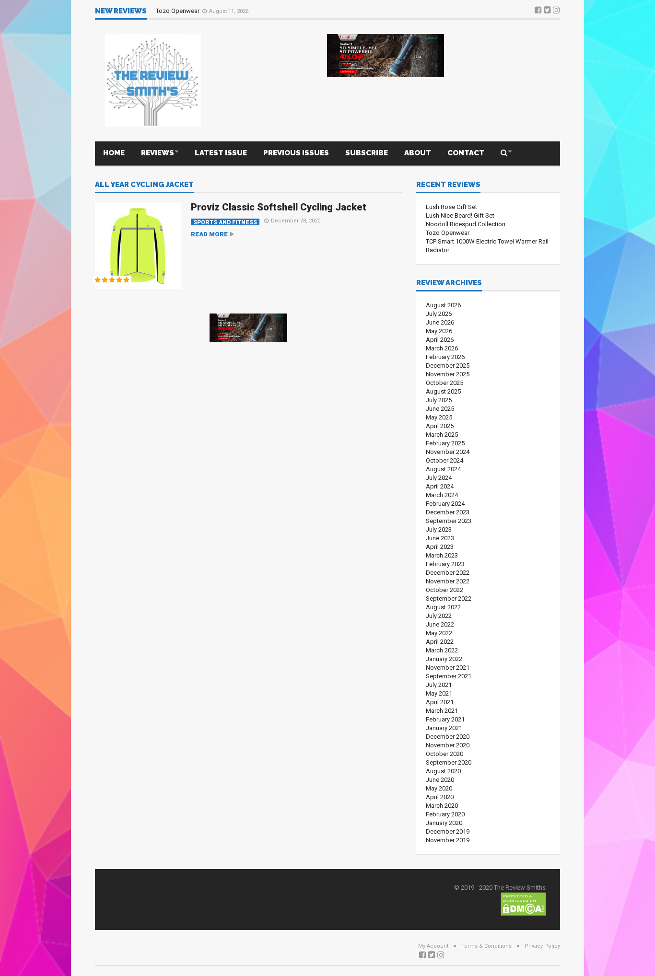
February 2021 (445, 719)
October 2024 (444, 460)
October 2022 (444, 589)
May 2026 (439, 331)
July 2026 (439, 313)
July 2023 (439, 529)
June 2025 (440, 408)
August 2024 (443, 469)
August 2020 (443, 771)
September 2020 (448, 762)
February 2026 (445, 356)
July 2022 (439, 615)
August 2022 (443, 607)
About (417, 153)
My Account (433, 946)
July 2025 (439, 400)
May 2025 (439, 417)
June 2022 (440, 624)
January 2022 (444, 658)
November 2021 (447, 667)
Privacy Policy (542, 946)
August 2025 (443, 391)
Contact (465, 153)
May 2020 (439, 788)
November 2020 (447, 745)
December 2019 (447, 831)
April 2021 (440, 702)
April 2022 (440, 641)
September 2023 (448, 520)
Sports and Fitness (225, 222)
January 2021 (444, 728)
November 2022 (447, 581)
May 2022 (439, 633)
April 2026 (440, 339)
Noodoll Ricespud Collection (465, 224)
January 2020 (444, 822)
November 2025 (447, 374)
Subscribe (366, 153)
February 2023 (445, 564)
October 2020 (444, 753)
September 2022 (448, 598)
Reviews (157, 153)
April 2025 (440, 426)
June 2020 (440, 779)
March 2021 (442, 710)
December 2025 (447, 365)
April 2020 (440, 797)
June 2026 (440, 322)
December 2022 (447, 572)
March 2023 (442, 555)
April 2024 (440, 486)
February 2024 (445, 503)
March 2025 (442, 434)
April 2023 (440, 546)
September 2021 (448, 676)
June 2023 (440, 538)
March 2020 (442, 805)
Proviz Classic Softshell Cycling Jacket (278, 207)
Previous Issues (296, 153)
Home (114, 153)
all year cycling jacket (144, 185)
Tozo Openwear (178, 10)
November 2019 (447, 840)
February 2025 (445, 443)
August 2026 (443, 305)
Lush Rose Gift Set (451, 206)
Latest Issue (221, 153)
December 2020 (447, 736)
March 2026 (442, 348)
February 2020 (445, 814)
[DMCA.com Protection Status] (523, 903)
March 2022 (442, 650)
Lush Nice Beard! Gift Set (460, 215)
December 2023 (447, 512)
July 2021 (439, 684)
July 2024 (439, 477)
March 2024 (442, 495)
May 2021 (439, 693)
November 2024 (447, 451)
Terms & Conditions (486, 946)
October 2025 (444, 382)
